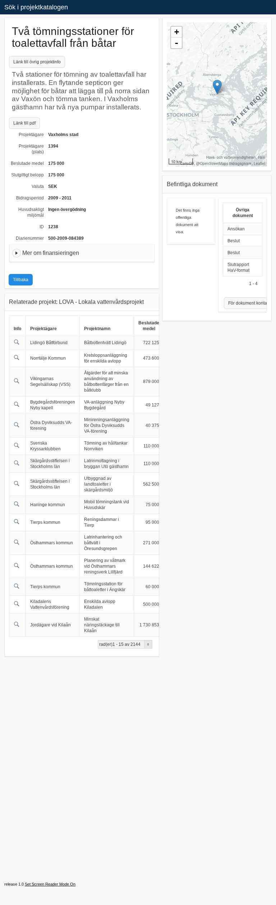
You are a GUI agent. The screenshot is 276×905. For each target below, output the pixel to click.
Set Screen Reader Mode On (50, 884)
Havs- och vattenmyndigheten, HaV (235, 157)
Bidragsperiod (30, 198)
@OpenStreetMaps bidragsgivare (224, 163)
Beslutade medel (27, 163)
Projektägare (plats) (31, 149)
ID (42, 226)
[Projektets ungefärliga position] (217, 87)
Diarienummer (30, 238)
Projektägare (31, 134)
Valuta (38, 186)
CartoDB (187, 163)
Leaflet (259, 163)
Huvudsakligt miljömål (31, 212)
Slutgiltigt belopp (27, 174)
